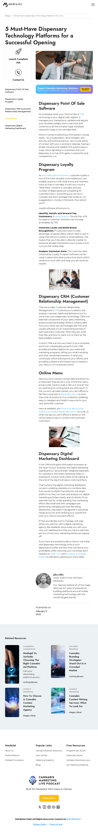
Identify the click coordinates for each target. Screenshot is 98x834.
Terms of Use (55, 824)
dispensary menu (69, 394)
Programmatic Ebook (76, 751)
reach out (55, 554)
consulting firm (62, 216)
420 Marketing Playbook (77, 765)
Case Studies (41, 755)
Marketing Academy (45, 760)
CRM (56, 310)
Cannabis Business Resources (49, 751)
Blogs (38, 765)
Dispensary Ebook (74, 755)
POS (80, 114)
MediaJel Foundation (14, 760)
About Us (9, 751)
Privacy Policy (39, 824)
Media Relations (12, 755)
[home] (12, 4)
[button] (92, 5)
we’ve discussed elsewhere (55, 175)
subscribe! (49, 798)
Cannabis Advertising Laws (78, 760)
